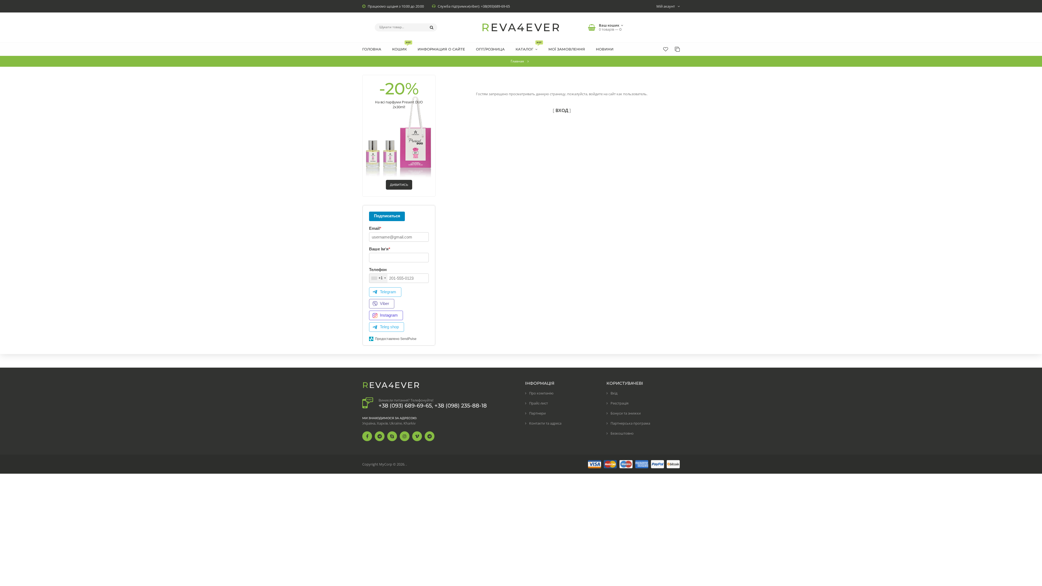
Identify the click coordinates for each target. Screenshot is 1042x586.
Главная (517, 61)
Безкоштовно (622, 433)
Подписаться (387, 216)
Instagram (389, 315)
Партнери (537, 413)
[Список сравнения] (677, 49)
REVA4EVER (521, 27)
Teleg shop (389, 326)
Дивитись (399, 185)
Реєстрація (619, 403)
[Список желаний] (665, 49)
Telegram (388, 291)
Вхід (614, 393)
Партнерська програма (630, 423)
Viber (384, 303)
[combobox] (378, 278)
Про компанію (541, 393)
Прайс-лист (538, 403)
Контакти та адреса (545, 423)
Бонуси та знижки (626, 413)
